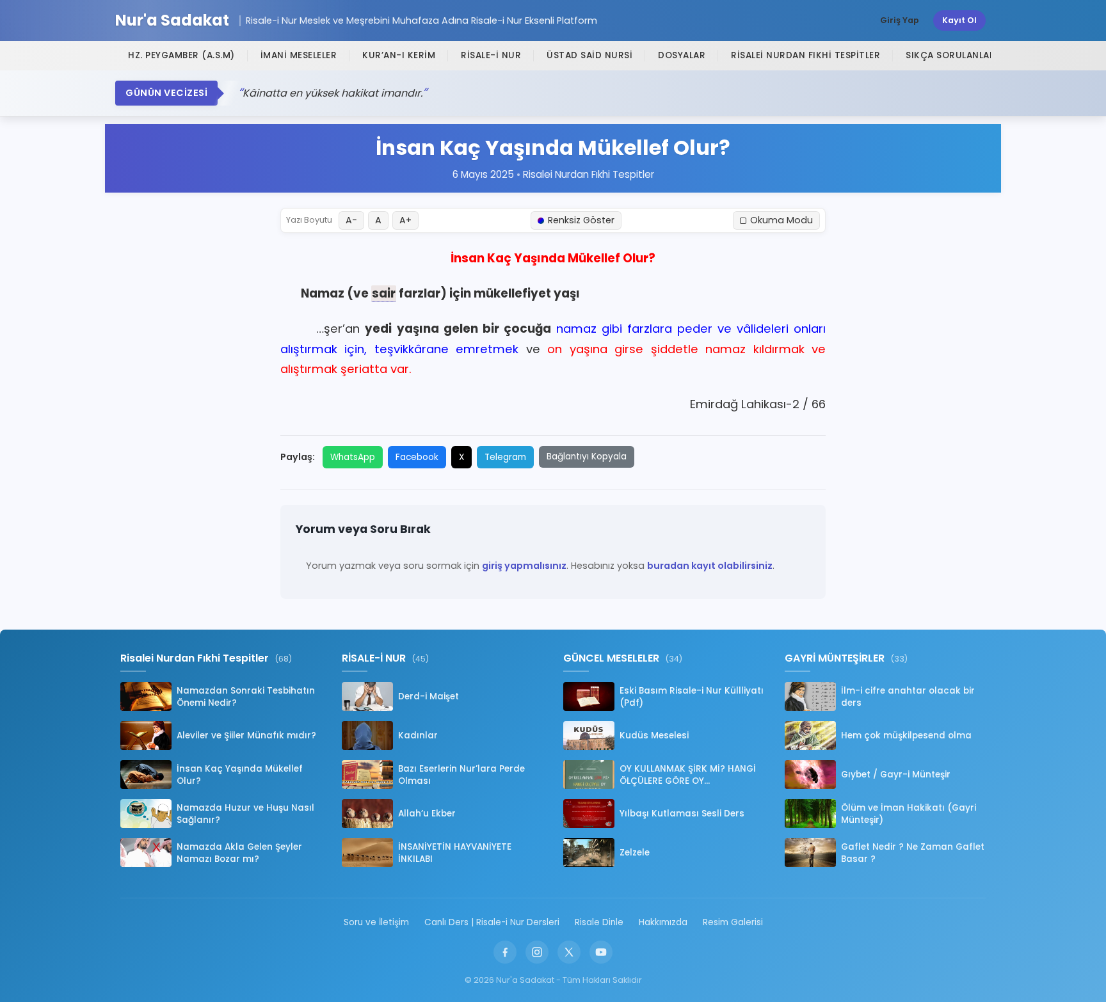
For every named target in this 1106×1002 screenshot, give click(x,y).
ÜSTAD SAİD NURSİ (589, 55)
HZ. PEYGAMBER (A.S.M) (181, 55)
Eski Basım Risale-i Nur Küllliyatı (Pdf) (692, 697)
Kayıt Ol (959, 20)
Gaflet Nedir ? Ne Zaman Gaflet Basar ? (912, 853)
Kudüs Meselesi (654, 735)
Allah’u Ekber (427, 813)
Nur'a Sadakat (172, 21)
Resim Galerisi (733, 922)
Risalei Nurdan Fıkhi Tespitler (805, 55)
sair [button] (384, 293)
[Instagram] (537, 952)
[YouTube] (601, 952)
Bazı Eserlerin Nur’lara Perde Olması (461, 775)
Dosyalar (681, 55)
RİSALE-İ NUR (491, 55)
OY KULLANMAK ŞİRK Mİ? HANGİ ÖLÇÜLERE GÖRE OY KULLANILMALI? (688, 775)
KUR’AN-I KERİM (398, 55)
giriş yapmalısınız (524, 565)
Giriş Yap (899, 20)
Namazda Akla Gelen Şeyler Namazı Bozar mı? (239, 853)
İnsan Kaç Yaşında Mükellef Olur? (240, 775)
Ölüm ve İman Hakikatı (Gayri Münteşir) (908, 814)
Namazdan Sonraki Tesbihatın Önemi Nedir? (246, 697)
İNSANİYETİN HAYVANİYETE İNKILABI (454, 853)
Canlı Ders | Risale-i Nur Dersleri (491, 922)
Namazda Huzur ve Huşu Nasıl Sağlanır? (245, 814)
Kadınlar (418, 735)
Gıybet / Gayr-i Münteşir (895, 774)
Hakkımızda (663, 922)
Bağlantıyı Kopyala (587, 456)
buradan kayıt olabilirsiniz (710, 565)
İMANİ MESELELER (298, 55)
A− (351, 220)
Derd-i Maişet (428, 696)
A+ (405, 220)
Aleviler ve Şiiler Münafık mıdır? (246, 735)
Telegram (505, 457)
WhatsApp (352, 457)
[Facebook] (505, 952)
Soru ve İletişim (376, 922)
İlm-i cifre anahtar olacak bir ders (908, 697)
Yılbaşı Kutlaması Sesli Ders (682, 813)
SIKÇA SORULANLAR (950, 55)
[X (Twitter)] (569, 952)
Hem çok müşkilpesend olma (906, 735)
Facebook (417, 457)
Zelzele (635, 853)
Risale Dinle (599, 922)
